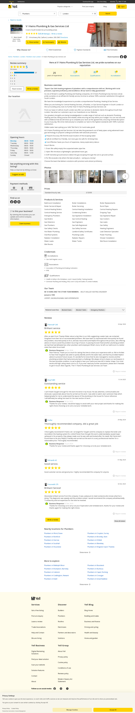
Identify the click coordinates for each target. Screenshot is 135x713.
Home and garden (91, 638)
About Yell (61, 651)
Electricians (62, 627)
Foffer (50, 420)
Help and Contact (37, 633)
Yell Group (63, 645)
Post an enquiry (37, 616)
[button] (54, 13)
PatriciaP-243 (53, 325)
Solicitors (61, 638)
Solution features (37, 670)
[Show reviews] (18, 67)
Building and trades (91, 616)
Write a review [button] (32, 89)
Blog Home (88, 610)
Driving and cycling (91, 627)
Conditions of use (64, 668)
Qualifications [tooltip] (54, 276)
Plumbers (61, 616)
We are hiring (36, 638)
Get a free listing (101, 2)
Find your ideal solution (40, 659)
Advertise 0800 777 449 (118, 2)
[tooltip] (95, 14)
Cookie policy (63, 662)
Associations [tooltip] (53, 264)
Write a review (56, 34)
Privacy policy (63, 657)
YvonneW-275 (53, 484)
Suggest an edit (18, 174)
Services (35, 604)
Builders (61, 610)
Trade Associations (38, 627)
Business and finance (92, 621)
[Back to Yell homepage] (13, 6)
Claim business (24, 223)
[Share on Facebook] (121, 56)
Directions (64, 37)
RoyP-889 (51, 380)
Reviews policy (63, 673)
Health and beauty (91, 633)
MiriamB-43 (52, 460)
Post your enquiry (88, 6)
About (33, 681)
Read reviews (17, 89)
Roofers (61, 621)
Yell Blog (88, 604)
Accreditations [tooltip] (52, 256)
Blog (105, 6)
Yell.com (11, 2)
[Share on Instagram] (61, 688)
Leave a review (36, 621)
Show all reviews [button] (120, 521)
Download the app (88, 2)
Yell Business (21, 2)
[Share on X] (125, 56)
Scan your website (38, 665)
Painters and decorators (67, 633)
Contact (34, 676)
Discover (62, 604)
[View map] (24, 115)
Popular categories (63, 6)
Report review (120, 371)
